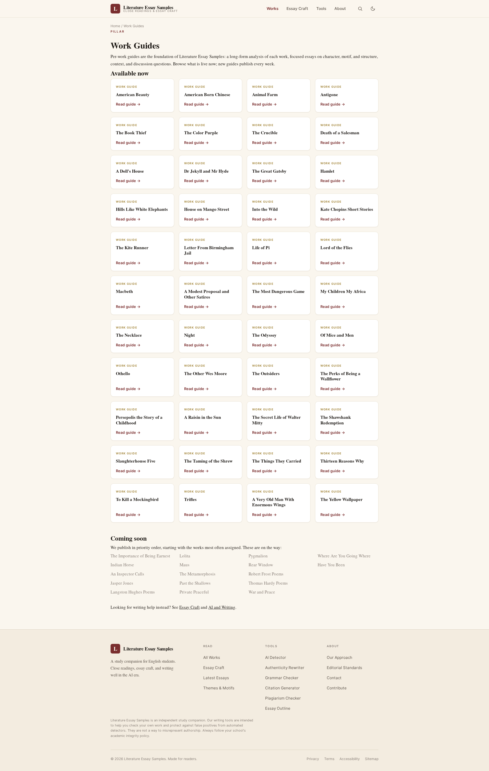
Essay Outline (277, 708)
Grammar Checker (281, 677)
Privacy (313, 759)
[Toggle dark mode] (372, 8)
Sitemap (371, 759)
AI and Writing (221, 607)
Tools (321, 8)
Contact (334, 677)
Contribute (337, 688)
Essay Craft (297, 8)
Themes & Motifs (218, 688)
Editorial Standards (344, 667)
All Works (211, 657)
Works (272, 8)
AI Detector (275, 657)
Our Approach (339, 657)
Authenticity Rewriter (284, 667)
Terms (329, 759)
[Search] (360, 8)
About (340, 8)
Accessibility (349, 759)
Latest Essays (216, 677)
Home (115, 26)
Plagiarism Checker (283, 698)
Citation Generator (282, 688)
